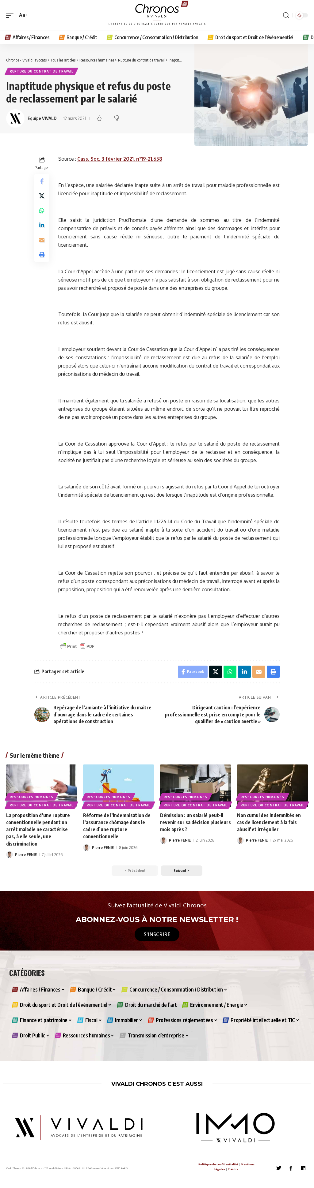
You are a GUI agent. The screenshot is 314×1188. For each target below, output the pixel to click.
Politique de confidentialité (218, 1164)
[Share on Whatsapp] (41, 210)
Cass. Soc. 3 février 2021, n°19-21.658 (119, 159)
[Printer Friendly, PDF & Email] (77, 645)
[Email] (41, 240)
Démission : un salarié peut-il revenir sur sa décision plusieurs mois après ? (195, 822)
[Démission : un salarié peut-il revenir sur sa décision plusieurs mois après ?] (195, 785)
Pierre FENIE (26, 854)
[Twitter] (278, 1168)
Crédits (233, 1169)
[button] (11, 15)
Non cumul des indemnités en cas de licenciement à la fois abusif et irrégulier (269, 822)
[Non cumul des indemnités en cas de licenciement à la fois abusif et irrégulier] (272, 785)
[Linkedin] (303, 1168)
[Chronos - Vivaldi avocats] (157, 15)
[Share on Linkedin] (41, 225)
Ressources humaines (31, 797)
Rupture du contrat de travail (41, 71)
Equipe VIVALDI (43, 118)
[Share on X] (41, 196)
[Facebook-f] (291, 1168)
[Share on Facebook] (41, 181)
